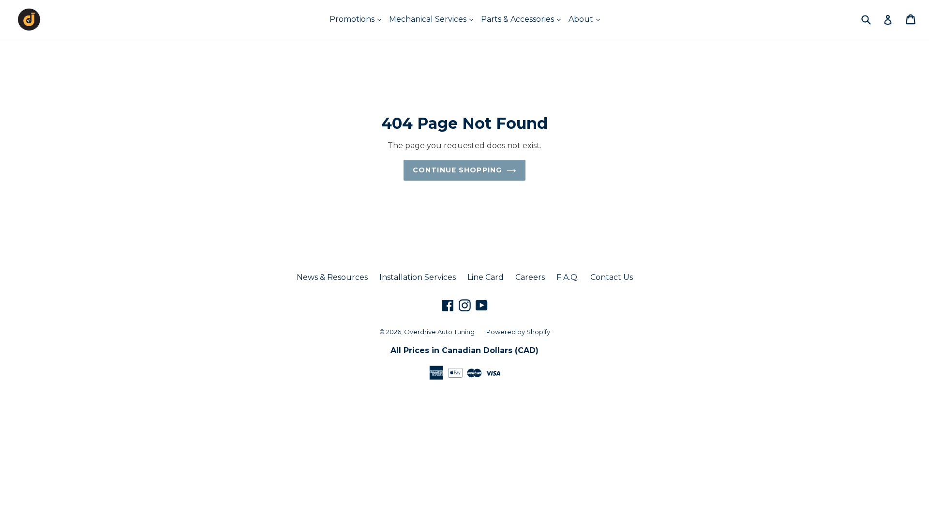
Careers (530, 277)
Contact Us (611, 277)
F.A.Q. (567, 277)
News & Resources (332, 277)
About (582, 19)
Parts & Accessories (518, 19)
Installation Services (417, 277)
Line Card (485, 277)
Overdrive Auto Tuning (439, 332)
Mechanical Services (428, 19)
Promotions (353, 19)
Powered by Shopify (518, 332)
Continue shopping (457, 170)
